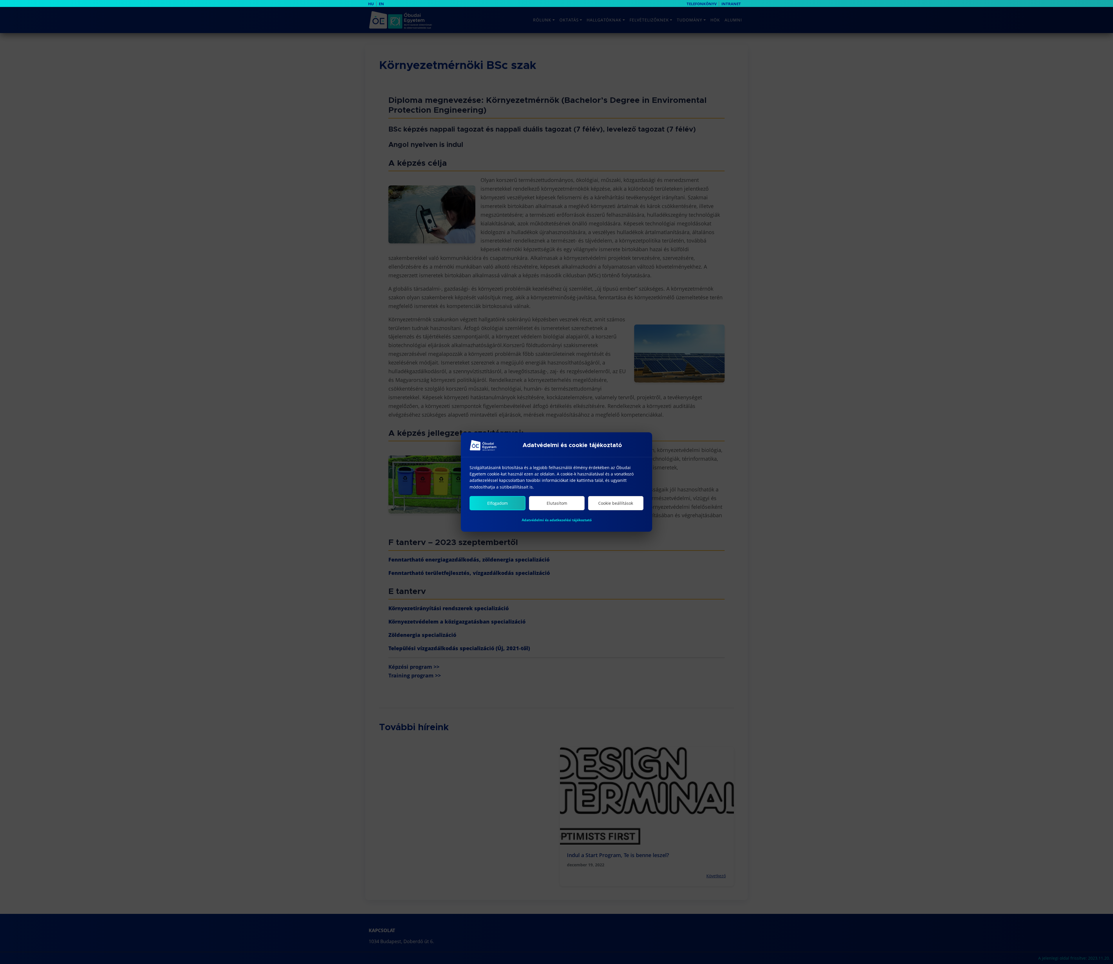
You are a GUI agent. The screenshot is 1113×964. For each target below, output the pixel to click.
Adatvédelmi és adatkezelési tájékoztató (557, 519)
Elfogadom (497, 503)
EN (381, 3)
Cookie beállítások (615, 503)
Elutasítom (557, 503)
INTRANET (731, 3)
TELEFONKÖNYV (701, 3)
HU (371, 3)
